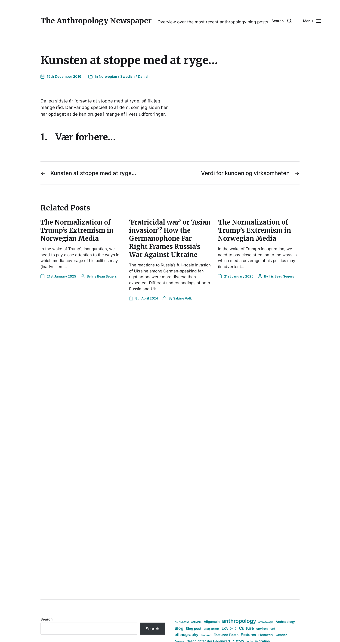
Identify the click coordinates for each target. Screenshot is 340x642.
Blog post (193, 628)
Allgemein (212, 621)
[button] (281, 20)
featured (206, 635)
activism (196, 621)
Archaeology (285, 621)
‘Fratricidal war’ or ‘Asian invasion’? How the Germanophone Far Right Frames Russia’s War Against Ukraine (169, 238)
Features (248, 635)
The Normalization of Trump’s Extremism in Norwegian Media (77, 230)
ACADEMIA (182, 621)
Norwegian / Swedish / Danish (124, 76)
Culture (246, 628)
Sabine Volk (182, 298)
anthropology (239, 621)
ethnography (186, 634)
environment (265, 628)
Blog (179, 628)
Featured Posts (226, 635)
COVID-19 (229, 628)
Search (46, 619)
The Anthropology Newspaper (96, 21)
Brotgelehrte (211, 628)
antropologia (265, 621)
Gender (281, 635)
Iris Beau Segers (104, 276)
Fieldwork (265, 635)
